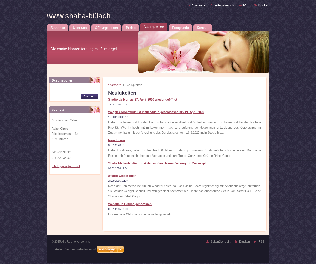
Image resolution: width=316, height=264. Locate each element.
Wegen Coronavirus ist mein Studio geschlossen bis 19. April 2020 (156, 112)
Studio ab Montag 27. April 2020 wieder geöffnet (142, 99)
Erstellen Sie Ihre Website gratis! (74, 249)
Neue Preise (116, 140)
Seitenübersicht (224, 5)
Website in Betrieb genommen (130, 204)
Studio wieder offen (122, 176)
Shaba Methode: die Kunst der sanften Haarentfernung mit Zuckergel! (157, 163)
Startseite (198, 5)
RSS (246, 5)
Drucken (263, 5)
